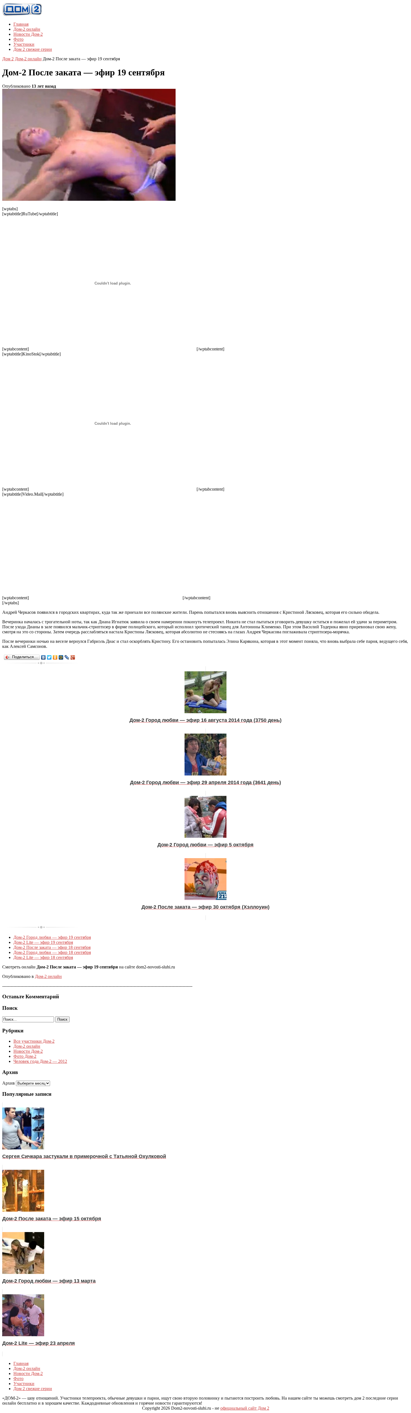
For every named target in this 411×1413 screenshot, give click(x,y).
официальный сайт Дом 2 (244, 1408)
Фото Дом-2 (24, 1056)
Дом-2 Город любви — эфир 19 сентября (52, 937)
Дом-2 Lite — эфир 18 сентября (43, 957)
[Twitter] (49, 657)
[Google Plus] (73, 657)
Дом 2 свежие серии (32, 49)
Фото (18, 39)
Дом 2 (8, 58)
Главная (21, 24)
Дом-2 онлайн (26, 29)
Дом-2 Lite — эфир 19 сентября (43, 942)
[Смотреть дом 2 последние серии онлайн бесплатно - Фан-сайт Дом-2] (22, 14)
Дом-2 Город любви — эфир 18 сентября (52, 952)
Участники (23, 44)
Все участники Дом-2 (34, 1041)
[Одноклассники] (55, 657)
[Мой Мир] (61, 657)
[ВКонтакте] (43, 657)
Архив (8, 1083)
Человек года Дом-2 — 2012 (40, 1061)
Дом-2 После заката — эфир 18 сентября (52, 947)
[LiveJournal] (67, 657)
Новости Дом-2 (28, 34)
